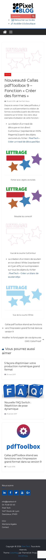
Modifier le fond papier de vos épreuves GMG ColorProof (21, 339)
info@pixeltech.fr (9, 502)
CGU (4, 521)
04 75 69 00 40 (8, 505)
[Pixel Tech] (5, 32)
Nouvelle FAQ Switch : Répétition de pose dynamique (17, 405)
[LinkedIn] (4, 492)
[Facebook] (10, 492)
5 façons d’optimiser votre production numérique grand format (22, 366)
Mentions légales (9, 524)
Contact (5, 527)
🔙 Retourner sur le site (23, 20)
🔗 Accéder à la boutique (23, 23)
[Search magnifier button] (33, 16)
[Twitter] (16, 492)
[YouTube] (22, 492)
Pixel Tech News (23, 101)
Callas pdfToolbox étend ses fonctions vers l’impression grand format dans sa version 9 (23, 328)
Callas (7, 74)
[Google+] (28, 492)
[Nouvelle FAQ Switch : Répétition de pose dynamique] (23, 385)
